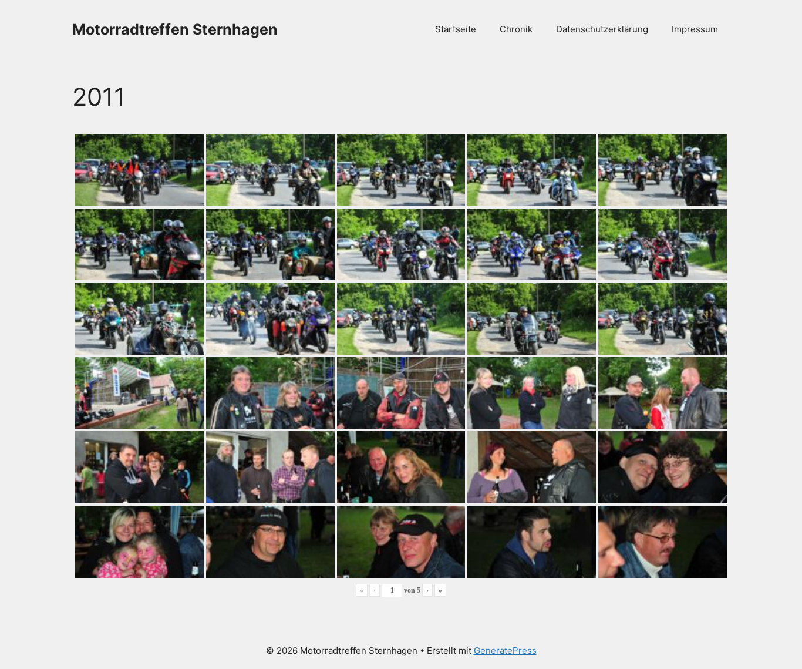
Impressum (695, 29)
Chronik (516, 29)
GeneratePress (505, 650)
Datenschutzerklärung (602, 29)
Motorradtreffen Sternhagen (175, 29)
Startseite (455, 29)
